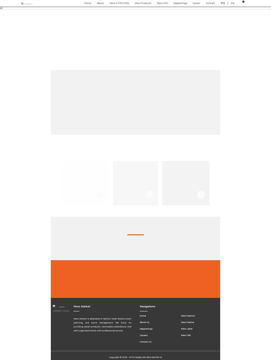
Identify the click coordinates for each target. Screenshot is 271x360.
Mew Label (186, 329)
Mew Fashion (188, 316)
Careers (144, 335)
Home (143, 316)
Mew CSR (186, 335)
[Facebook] (75, 340)
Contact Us (145, 342)
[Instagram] (81, 340)
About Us (144, 322)
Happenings (146, 329)
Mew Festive (187, 322)
